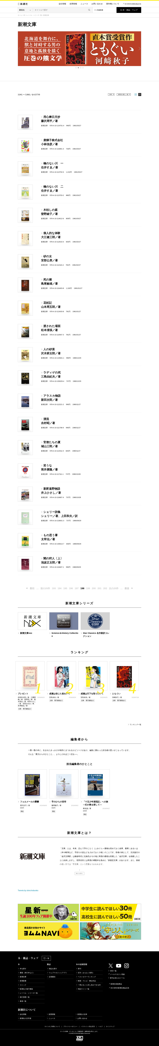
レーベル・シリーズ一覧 (34, 15)
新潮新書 (23, 981)
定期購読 (52, 977)
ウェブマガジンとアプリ (58, 973)
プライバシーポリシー (70, 1026)
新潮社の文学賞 (25, 1018)
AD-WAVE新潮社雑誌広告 (120, 988)
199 (88, 588)
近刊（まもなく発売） (86, 973)
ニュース (84, 4)
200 (94, 588)
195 (65, 588)
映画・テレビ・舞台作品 (87, 981)
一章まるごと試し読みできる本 (89, 985)
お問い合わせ (97, 4)
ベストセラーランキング (87, 977)
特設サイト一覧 (83, 989)
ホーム (20, 15)
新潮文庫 (23, 977)
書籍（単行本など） (27, 973)
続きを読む (79, 873)
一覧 (47, 958)
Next (139, 48)
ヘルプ (100, 1026)
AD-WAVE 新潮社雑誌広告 (133, 4)
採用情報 (73, 4)
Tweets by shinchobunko (28, 890)
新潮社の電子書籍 (26, 989)
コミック (23, 985)
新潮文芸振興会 (116, 984)
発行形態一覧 (25, 997)
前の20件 (45, 588)
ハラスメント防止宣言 (88, 1026)
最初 (32, 588)
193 (54, 588)
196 (71, 588)
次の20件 (113, 588)
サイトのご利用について (52, 1026)
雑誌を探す (53, 969)
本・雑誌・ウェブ (130, 10)
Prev (19, 48)
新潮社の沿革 (82, 1014)
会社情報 (62, 4)
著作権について (112, 4)
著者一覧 (23, 1001)
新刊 (79, 969)
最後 (127, 588)
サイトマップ (110, 1026)
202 (105, 588)
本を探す (23, 969)
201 (99, 588)
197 (77, 588)
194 (59, 588)
